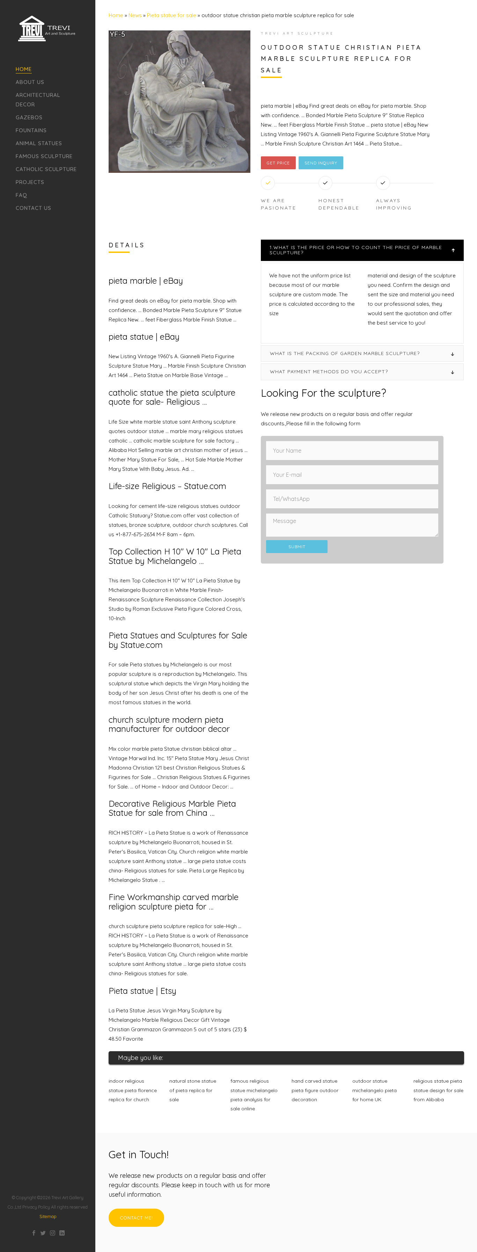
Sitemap (47, 1216)
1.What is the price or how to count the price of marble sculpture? (356, 250)
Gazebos (29, 117)
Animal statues (39, 143)
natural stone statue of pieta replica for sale (192, 1090)
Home (24, 69)
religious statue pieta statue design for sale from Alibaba (438, 1090)
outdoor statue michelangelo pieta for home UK (374, 1090)
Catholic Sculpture (46, 169)
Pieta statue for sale (171, 15)
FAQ (21, 195)
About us (30, 82)
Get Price (278, 162)
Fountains (31, 130)
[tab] (362, 250)
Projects (30, 182)
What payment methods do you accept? (329, 371)
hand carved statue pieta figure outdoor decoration (315, 1090)
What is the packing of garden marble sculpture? (345, 353)
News (135, 15)
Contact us (33, 208)
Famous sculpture (44, 156)
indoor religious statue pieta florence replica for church (133, 1090)
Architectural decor (38, 100)
